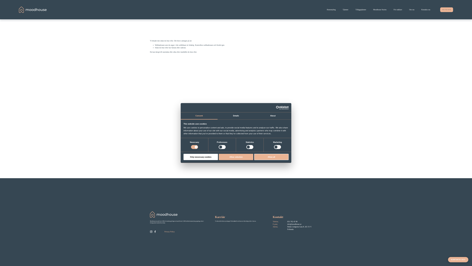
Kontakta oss (425, 10)
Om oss (411, 10)
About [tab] (273, 116)
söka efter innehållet (180, 52)
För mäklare (398, 10)
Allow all (271, 157)
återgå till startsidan (162, 52)
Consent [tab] (199, 116)
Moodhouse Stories (379, 10)
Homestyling (331, 10)
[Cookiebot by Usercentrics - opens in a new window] (278, 107)
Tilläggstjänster (360, 10)
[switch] (222, 147)
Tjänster (345, 10)
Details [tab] (236, 116)
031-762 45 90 (446, 9)
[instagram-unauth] (151, 231)
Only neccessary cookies (200, 157)
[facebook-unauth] (155, 231)
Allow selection (236, 157)
